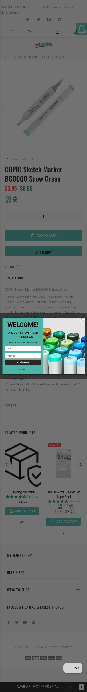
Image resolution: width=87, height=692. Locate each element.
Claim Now (23, 362)
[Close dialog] (82, 320)
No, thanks (22, 369)
